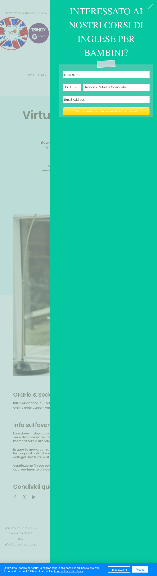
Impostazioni (119, 569)
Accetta (140, 569)
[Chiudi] (152, 569)
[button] (150, 6)
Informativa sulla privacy (68, 571)
